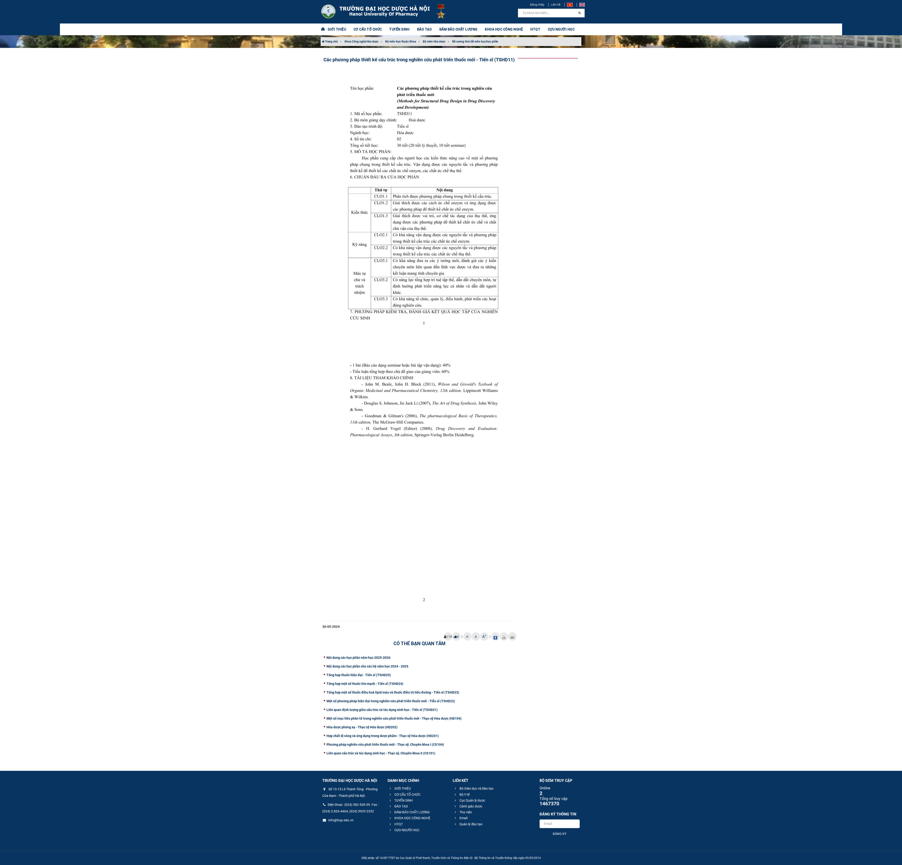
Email (463, 818)
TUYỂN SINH (399, 29)
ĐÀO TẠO (401, 806)
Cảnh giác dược (470, 806)
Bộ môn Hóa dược (434, 41)
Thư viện (465, 812)
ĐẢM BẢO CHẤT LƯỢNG (412, 812)
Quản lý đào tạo (470, 824)
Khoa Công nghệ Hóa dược (361, 41)
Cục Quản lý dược (472, 800)
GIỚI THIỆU (402, 788)
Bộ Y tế (464, 794)
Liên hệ (555, 4)
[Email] (512, 636)
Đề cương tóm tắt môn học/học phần (475, 41)
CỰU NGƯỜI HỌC (407, 830)
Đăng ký (560, 834)
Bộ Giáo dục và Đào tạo (476, 788)
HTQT (398, 824)
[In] (504, 636)
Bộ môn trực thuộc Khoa (400, 41)
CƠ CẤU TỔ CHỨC (407, 794)
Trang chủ (331, 41)
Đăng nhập (537, 4)
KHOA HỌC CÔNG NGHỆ (412, 818)
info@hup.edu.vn (341, 820)
